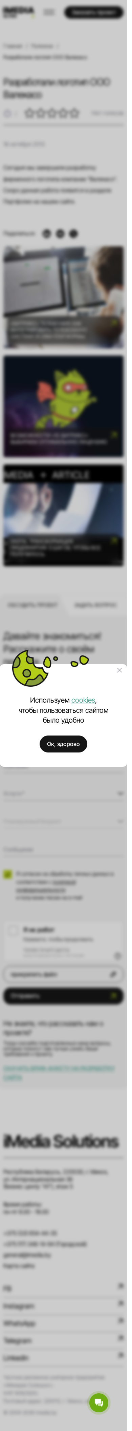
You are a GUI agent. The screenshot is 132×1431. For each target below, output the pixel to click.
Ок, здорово (63, 744)
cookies (83, 700)
